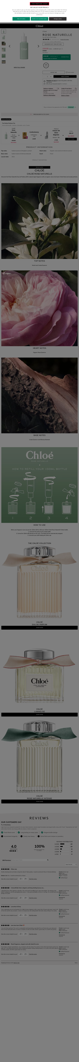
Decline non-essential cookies (39, 19)
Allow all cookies (21, 19)
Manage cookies (58, 19)
